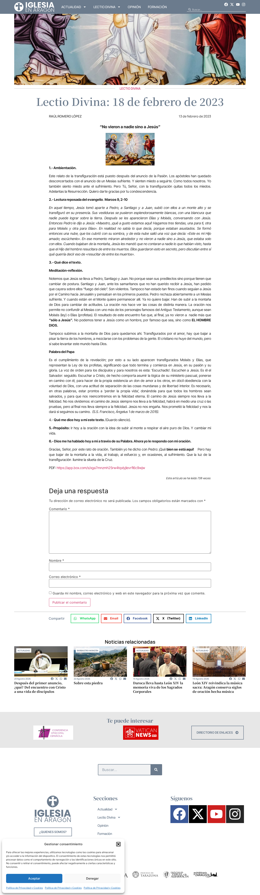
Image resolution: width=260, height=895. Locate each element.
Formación (157, 7)
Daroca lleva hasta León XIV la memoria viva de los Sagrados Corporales (158, 687)
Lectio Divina (104, 7)
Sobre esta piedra (88, 683)
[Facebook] (226, 4)
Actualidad (71, 7)
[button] (118, 844)
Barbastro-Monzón (87, 650)
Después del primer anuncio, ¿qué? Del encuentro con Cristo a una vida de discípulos (40, 687)
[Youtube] (238, 4)
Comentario (59, 508)
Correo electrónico (65, 576)
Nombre (56, 560)
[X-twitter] (232, 4)
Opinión (134, 7)
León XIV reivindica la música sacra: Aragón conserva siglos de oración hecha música (217, 687)
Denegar (92, 878)
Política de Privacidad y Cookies (24, 887)
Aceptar (34, 878)
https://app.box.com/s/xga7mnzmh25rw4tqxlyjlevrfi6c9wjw (101, 468)
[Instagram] (243, 4)
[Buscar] (156, 770)
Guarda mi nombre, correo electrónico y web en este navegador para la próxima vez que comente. (129, 593)
